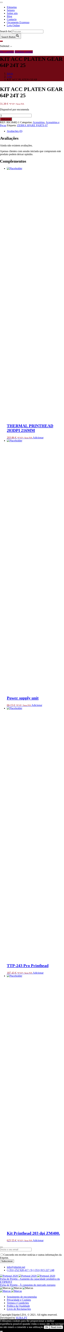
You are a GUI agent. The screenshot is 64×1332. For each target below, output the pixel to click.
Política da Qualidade (18, 1305)
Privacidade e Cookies (19, 1299)
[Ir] (1, 41)
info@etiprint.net (16, 1267)
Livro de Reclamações (19, 1309)
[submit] (1, 1247)
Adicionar (6, 119)
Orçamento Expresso (18, 22)
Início (10, 73)
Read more (56, 1327)
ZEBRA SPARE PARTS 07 (32, 125)
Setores (11, 10)
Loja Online (13, 25)
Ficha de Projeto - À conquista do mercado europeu (27, 1285)
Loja (9, 76)
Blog (9, 16)
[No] (1, 1331)
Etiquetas (12, 7)
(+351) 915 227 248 (43, 1270)
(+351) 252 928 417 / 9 (20, 1270)
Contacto (12, 19)
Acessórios (39, 122)
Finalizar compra (24, 51)
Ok (46, 1327)
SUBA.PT (21, 1317)
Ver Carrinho (7, 51)
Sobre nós (12, 13)
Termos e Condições (18, 1302)
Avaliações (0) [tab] (14, 131)
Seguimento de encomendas (22, 1296)
